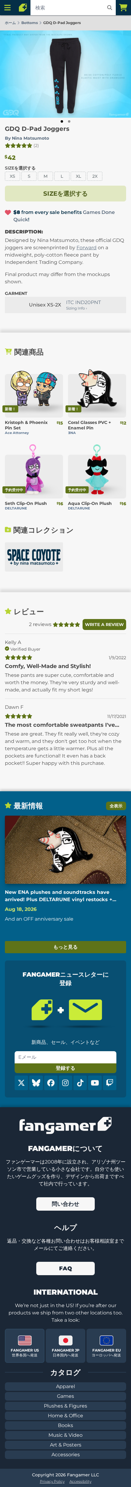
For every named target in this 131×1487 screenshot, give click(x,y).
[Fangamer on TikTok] (80, 1083)
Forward (86, 247)
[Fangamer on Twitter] (21, 1083)
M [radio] (46, 176)
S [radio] (29, 176)
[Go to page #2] (69, 121)
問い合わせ (65, 1204)
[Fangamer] (22, 7)
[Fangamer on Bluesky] (36, 1083)
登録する (65, 1068)
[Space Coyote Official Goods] (34, 557)
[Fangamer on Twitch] (109, 1083)
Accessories (65, 1454)
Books (65, 1425)
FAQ (65, 1268)
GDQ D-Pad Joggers (37, 128)
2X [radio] (94, 176)
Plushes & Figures (65, 1406)
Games (65, 1396)
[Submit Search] (110, 7)
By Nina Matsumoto (27, 138)
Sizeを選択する (20, 168)
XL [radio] (78, 176)
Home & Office (65, 1416)
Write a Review (104, 624)
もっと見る (65, 947)
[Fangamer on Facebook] (51, 1083)
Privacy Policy (52, 1481)
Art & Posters (65, 1445)
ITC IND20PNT (83, 302)
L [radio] (62, 176)
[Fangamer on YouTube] (94, 1083)
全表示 (116, 806)
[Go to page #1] (62, 121)
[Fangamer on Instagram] (65, 1083)
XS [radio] (12, 176)
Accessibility (80, 1481)
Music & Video (65, 1435)
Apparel (65, 1386)
